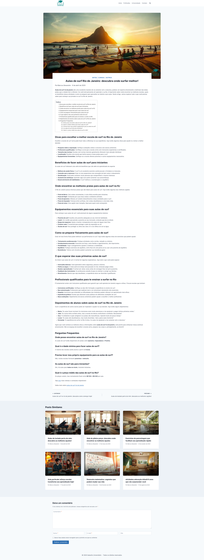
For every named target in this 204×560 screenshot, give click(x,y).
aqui (59, 380)
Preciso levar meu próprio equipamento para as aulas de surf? (80, 126)
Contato (144, 3)
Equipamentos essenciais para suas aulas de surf (74, 110)
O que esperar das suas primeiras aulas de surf (73, 114)
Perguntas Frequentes (66, 121)
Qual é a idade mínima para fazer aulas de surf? (75, 124)
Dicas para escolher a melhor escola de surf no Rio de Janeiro (78, 104)
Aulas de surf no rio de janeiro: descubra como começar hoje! (72, 395)
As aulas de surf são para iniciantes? (73, 128)
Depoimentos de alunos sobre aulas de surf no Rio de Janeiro (78, 118)
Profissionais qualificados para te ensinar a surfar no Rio (76, 116)
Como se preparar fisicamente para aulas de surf (74, 112)
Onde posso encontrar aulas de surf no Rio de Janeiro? (77, 122)
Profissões (126, 3)
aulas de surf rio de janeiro (75, 385)
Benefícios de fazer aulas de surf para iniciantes (74, 106)
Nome (55, 533)
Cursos (101, 77)
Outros (109, 77)
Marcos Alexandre (64, 85)
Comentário (57, 511)
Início (120, 3)
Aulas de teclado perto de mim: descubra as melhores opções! (131, 395)
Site (122, 533)
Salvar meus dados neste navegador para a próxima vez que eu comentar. (75, 537)
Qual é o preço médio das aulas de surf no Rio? (76, 130)
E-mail (89, 533)
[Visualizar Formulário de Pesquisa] (150, 3)
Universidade (136, 3)
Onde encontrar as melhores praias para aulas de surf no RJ (77, 108)
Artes (94, 77)
